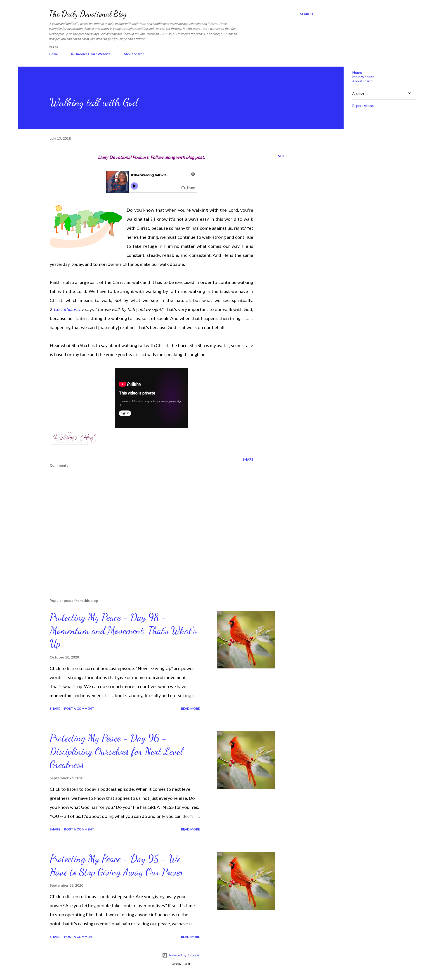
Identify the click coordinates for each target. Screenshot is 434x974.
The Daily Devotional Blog (88, 14)
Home (53, 54)
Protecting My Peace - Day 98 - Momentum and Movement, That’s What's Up (123, 630)
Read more (190, 708)
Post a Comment (79, 708)
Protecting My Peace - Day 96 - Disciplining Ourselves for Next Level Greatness (116, 751)
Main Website (363, 76)
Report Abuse (363, 105)
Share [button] (283, 156)
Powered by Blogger (183, 955)
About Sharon (134, 54)
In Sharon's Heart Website (91, 54)
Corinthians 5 (67, 309)
